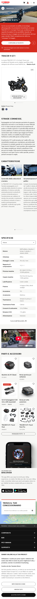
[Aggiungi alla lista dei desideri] (15, 358)
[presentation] (18, 338)
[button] (34, 2)
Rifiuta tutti (18, 589)
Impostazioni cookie (18, 584)
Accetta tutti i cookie (18, 595)
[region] (18, 575)
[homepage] (5, 2)
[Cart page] (24, 3)
